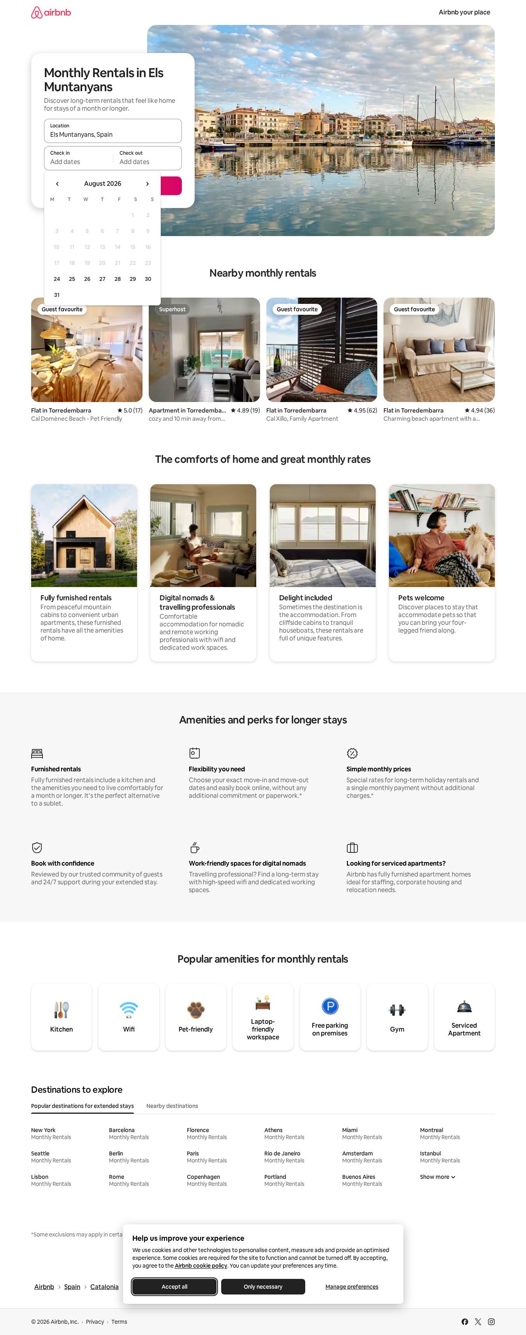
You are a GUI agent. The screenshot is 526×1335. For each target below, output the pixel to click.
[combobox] (113, 134)
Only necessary (263, 1286)
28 (117, 278)
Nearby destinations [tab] (172, 1105)
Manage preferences (351, 1286)
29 (133, 278)
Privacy (95, 1321)
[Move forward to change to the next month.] (147, 184)
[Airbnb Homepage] (51, 12)
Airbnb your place (464, 12)
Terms (119, 1321)
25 (72, 278)
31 (57, 294)
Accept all (174, 1286)
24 (57, 278)
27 (102, 278)
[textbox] (78, 161)
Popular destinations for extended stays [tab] (82, 1105)
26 (87, 278)
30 (148, 278)
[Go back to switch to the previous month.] (57, 184)
